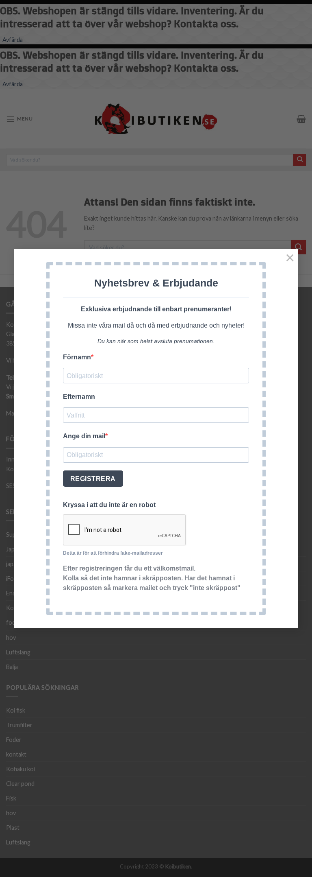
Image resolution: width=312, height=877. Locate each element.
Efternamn (79, 396)
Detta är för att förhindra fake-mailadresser (113, 553)
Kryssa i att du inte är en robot (109, 504)
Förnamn (77, 357)
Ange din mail (84, 436)
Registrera (93, 478)
